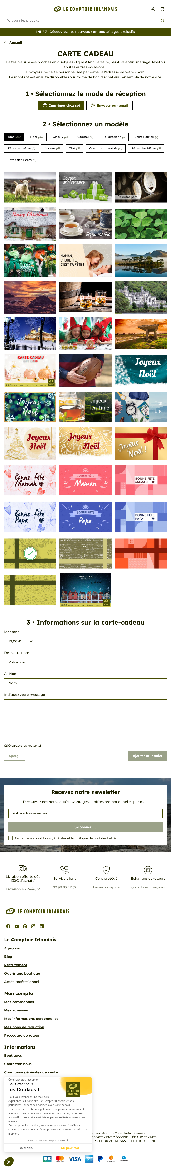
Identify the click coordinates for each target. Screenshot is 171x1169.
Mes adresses (16, 1010)
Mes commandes (19, 1002)
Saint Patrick (146, 137)
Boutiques (13, 1056)
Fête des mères (21, 148)
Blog (8, 957)
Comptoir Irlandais (105, 148)
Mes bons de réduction (24, 1027)
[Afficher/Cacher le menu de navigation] (8, 9)
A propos (12, 948)
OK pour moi (70, 1148)
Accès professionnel (21, 982)
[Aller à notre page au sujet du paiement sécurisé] (85, 1158)
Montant (11, 632)
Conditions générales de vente (31, 1072)
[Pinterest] (25, 926)
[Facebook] (8, 926)
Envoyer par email (112, 105)
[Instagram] (33, 926)
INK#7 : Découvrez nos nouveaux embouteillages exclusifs (85, 32)
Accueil (15, 43)
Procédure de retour (22, 1035)
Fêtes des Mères (146, 148)
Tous (14, 137)
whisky (60, 137)
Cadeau (85, 137)
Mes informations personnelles (31, 1019)
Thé (74, 148)
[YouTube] (17, 926)
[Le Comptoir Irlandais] (85, 9)
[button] (9, 1162)
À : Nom (11, 674)
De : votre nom (16, 653)
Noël (36, 137)
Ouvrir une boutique (22, 973)
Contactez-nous (18, 1064)
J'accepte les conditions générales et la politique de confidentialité (65, 838)
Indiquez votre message (24, 695)
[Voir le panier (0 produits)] (162, 9)
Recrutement (15, 965)
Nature (52, 148)
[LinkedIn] (42, 926)
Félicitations (114, 137)
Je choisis (26, 1148)
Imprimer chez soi (64, 105)
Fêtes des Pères (22, 160)
